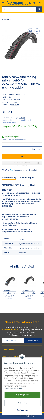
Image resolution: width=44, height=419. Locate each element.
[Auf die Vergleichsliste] (30, 31)
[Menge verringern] (4, 149)
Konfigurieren (22, 410)
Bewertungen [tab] (27, 178)
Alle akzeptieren (22, 395)
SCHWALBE (15, 102)
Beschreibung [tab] (9, 178)
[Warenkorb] (39, 2)
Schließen (22, 403)
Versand (22, 117)
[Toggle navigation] (3, 1)
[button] (22, 349)
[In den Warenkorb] (22, 156)
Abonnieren (33, 341)
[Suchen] (39, 9)
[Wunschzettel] (34, 2)
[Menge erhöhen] (39, 149)
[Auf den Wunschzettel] (37, 31)
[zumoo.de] (17, 2)
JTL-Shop (31, 416)
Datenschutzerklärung (11, 330)
